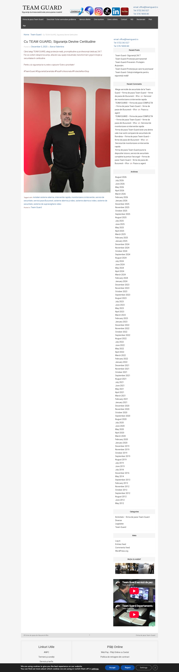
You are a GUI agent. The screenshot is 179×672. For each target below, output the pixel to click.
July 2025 (119, 221)
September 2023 (122, 295)
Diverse (118, 520)
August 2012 (121, 496)
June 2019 (120, 466)
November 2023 (122, 288)
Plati (150, 19)
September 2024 (122, 254)
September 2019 (122, 456)
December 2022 (122, 325)
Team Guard (35, 34)
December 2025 (122, 204)
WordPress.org (121, 551)
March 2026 (120, 194)
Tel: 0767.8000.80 (141, 14)
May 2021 (119, 389)
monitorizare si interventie (83, 197)
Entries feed (120, 544)
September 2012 (122, 493)
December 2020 (122, 406)
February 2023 (121, 318)
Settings (143, 667)
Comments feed (122, 547)
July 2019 (119, 463)
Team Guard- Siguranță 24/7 (128, 55)
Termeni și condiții (46, 657)
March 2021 (120, 396)
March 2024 (120, 275)
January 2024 (121, 281)
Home (26, 34)
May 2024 (119, 268)
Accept (112, 667)
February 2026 (121, 197)
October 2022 (121, 332)
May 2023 (119, 308)
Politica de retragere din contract (115, 657)
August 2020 (121, 419)
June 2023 (120, 305)
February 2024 (121, 278)
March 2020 (120, 436)
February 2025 (121, 238)
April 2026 (119, 190)
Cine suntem (99, 19)
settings (95, 669)
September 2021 (122, 375)
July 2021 (119, 382)
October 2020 (121, 412)
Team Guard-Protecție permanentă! (131, 59)
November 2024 (122, 248)
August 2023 (121, 298)
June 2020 (120, 426)
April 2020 (119, 433)
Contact (124, 19)
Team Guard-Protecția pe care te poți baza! (134, 69)
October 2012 (121, 490)
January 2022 (121, 362)
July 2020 (119, 422)
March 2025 (120, 234)
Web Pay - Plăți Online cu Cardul (115, 652)
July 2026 (119, 180)
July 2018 (119, 470)
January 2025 (121, 241)
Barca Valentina (57, 47)
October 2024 (121, 251)
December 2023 (122, 285)
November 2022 (122, 328)
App (24, 26)
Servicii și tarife (46, 661)
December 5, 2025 (39, 47)
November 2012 (122, 486)
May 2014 (119, 476)
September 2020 (122, 416)
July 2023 (119, 301)
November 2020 (122, 409)
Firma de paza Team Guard (33, 19)
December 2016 (122, 473)
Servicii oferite (84, 19)
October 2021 (121, 372)
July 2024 (119, 261)
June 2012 (120, 500)
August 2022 (121, 338)
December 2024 (122, 244)
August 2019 (121, 459)
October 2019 (121, 453)
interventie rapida (63, 197)
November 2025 (122, 207)
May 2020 (119, 429)
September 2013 (122, 480)
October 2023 (121, 291)
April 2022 (119, 352)
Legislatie (119, 524)
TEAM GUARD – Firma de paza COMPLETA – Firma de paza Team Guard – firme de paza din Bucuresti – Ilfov (134, 106)
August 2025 (121, 217)
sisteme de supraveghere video (47, 204)
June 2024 (120, 264)
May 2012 (119, 503)
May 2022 (119, 348)
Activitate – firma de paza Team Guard (132, 517)
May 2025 (119, 227)
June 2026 (120, 184)
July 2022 (119, 342)
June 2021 (120, 385)
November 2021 (122, 369)
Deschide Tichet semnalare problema (61, 19)
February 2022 (121, 359)
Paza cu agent (139, 163)
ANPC (46, 652)
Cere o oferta (112, 19)
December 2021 (122, 365)
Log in (117, 541)
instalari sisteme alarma (43, 197)
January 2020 (121, 443)
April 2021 (119, 392)
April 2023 (119, 311)
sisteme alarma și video (64, 201)
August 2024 (121, 258)
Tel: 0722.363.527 (141, 10)
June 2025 (120, 224)
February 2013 (121, 483)
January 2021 (121, 402)
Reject (127, 667)
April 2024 (119, 271)
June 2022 (120, 345)
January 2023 (121, 322)
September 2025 (122, 214)
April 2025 (119, 231)
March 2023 (120, 315)
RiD (132, 19)
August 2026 (121, 177)
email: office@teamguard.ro (145, 7)
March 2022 (120, 355)
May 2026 (119, 187)
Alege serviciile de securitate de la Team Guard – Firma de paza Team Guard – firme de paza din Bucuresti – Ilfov (134, 92)
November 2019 (122, 449)
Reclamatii (141, 19)
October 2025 (121, 211)
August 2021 (121, 379)
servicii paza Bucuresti (43, 201)
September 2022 (122, 335)
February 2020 (121, 439)
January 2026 (121, 201)
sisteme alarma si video (86, 201)
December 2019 (122, 446)
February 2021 (121, 399)
